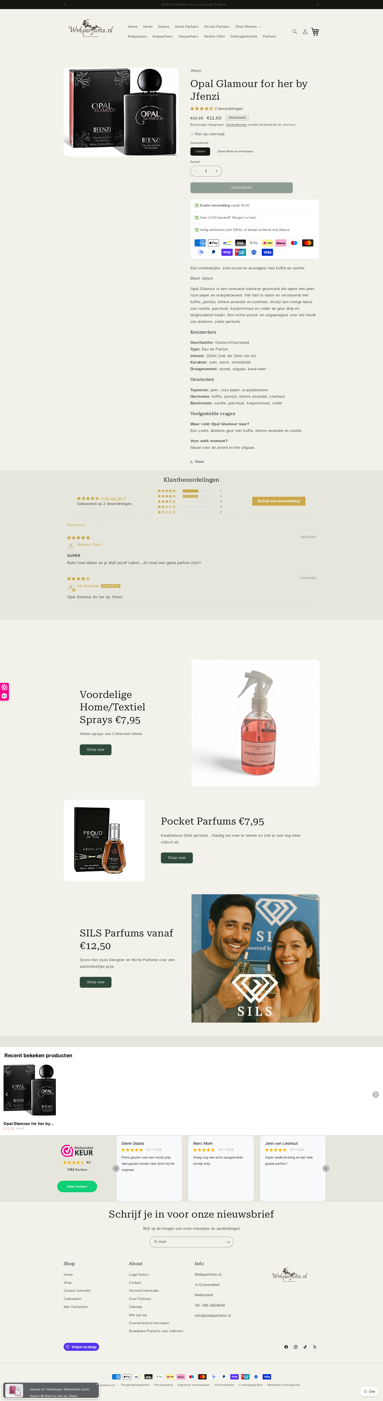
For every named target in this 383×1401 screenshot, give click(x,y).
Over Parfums (140, 1298)
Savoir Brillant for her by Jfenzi (54, 1384)
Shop (68, 1282)
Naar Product (27, 1392)
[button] (248, 27)
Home (68, 1274)
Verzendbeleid (224, 1385)
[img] (78, 538)
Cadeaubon (73, 1298)
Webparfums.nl (105, 1385)
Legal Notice (139, 1274)
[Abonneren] (228, 1241)
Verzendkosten (236, 124)
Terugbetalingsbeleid (135, 1385)
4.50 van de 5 (113, 498)
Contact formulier (77, 1290)
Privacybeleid (163, 1385)
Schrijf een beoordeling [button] (279, 501)
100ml (202, 152)
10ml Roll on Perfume (237, 152)
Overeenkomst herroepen (149, 1323)
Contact (135, 1282)
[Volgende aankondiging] (318, 4)
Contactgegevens (251, 1385)
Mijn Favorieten (76, 1307)
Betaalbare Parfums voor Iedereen (156, 1331)
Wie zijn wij (138, 1315)
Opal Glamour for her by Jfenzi (27, 1123)
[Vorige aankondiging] (65, 4)
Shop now (96, 749)
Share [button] (199, 461)
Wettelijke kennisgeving (284, 1385)
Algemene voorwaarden (194, 1385)
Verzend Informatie (144, 1290)
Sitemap (135, 1307)
